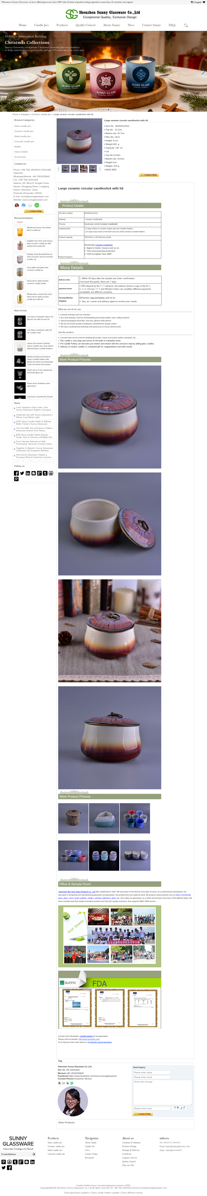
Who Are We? (128, 1165)
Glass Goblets (21, 152)
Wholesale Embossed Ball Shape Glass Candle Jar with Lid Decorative (39, 303)
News (131, 25)
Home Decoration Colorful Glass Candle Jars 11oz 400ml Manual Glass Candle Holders (40, 346)
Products (62, 25)
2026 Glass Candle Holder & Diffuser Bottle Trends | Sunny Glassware (33, 411)
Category (25, 114)
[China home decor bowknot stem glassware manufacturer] (20, 388)
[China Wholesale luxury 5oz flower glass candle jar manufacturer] (20, 225)
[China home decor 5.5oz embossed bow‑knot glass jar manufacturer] (20, 374)
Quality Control (85, 25)
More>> (37, 403)
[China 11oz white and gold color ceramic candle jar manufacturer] (20, 265)
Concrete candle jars (24, 141)
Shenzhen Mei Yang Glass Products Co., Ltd (76, 892)
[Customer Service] (16, 205)
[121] (27, 473)
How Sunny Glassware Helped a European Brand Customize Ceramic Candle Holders (33, 444)
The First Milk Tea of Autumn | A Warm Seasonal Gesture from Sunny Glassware (34, 418)
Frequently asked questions (100, 1042)
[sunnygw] (67, 1083)
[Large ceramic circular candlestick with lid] (79, 141)
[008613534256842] (71, 1083)
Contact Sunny (151, 25)
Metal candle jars (22, 136)
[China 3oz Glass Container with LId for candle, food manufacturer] (20, 334)
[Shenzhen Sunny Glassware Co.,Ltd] (103, 21)
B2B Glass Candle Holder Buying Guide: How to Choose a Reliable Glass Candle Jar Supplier (35, 424)
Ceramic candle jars (41, 114)
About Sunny (111, 25)
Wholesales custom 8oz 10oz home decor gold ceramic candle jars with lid (39, 289)
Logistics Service (129, 1157)
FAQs (172, 25)
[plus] (39, 473)
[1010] (22, 473)
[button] (98, 109)
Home (22, 25)
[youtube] (50, 473)
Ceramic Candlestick (104, 245)
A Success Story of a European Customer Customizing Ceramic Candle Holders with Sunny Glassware (35, 458)
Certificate (126, 1154)
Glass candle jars (22, 126)
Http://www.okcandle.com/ (89, 1039)
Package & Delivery (131, 1150)
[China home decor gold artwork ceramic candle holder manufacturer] (20, 278)
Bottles (17, 146)
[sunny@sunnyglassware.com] (63, 1083)
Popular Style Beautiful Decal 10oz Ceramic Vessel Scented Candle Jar (40, 249)
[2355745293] (59, 1083)
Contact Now (34, 211)
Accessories (20, 157)
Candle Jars (41, 25)
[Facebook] (16, 473)
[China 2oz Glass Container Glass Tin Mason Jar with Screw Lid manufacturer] (20, 321)
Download (89, 1157)
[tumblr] (45, 473)
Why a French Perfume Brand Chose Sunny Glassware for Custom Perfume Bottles (34, 451)
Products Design (129, 1146)
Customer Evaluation (131, 1142)
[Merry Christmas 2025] (103, 111)
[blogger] (33, 473)
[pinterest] (16, 479)
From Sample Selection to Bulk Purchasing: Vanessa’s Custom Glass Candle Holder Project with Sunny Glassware (34, 431)
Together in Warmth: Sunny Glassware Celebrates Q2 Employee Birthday (34, 438)
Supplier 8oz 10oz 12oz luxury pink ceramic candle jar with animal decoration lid (40, 236)
